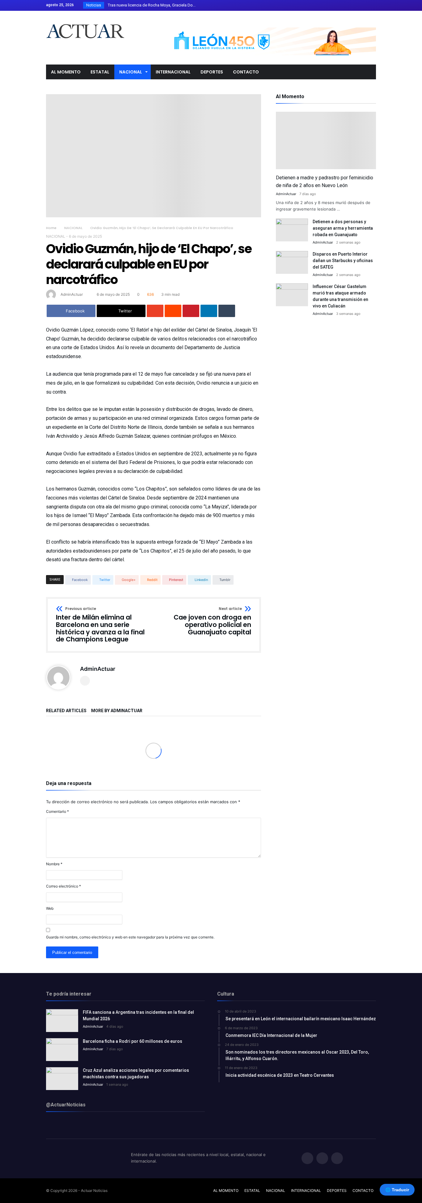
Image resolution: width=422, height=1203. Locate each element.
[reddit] (173, 311)
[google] (155, 311)
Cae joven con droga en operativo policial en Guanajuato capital (212, 621)
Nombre (54, 864)
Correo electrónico (63, 886)
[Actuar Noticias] (85, 20)
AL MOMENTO (225, 1190)
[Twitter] (360, 5)
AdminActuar (72, 294)
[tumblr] (226, 311)
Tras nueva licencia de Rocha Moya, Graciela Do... (150, 5)
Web (49, 908)
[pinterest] (191, 311)
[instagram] (371, 5)
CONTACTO (362, 1190)
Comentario (57, 811)
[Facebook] (348, 5)
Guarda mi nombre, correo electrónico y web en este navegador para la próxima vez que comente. (130, 937)
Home (51, 227)
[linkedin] (208, 311)
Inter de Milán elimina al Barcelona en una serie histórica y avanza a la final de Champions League (100, 625)
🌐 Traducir (397, 1189)
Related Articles (66, 710)
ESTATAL (252, 1190)
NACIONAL (73, 227)
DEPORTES (337, 1190)
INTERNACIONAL (306, 1190)
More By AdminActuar (116, 710)
